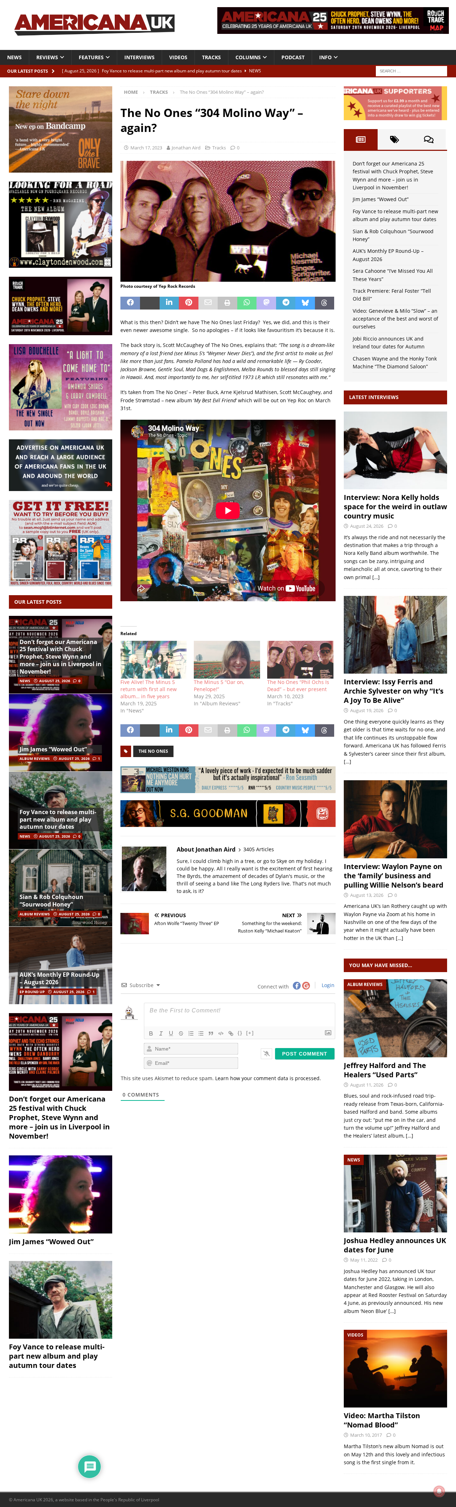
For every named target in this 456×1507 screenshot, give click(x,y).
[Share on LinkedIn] (169, 303)
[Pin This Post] (188, 303)
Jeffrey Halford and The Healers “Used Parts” (385, 1070)
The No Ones (153, 751)
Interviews (139, 57)
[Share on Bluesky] (305, 303)
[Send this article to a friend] (208, 303)
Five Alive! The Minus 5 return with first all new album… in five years (148, 689)
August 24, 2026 (366, 526)
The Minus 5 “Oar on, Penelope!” (219, 686)
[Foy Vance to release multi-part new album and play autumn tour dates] (60, 1300)
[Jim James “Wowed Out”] (60, 732)
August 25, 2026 (54, 680)
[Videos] (395, 1369)
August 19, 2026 (366, 710)
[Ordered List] (191, 1033)
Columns (248, 57)
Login (327, 985)
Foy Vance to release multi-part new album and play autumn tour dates (58, 819)
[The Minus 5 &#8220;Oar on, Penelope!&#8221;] (227, 660)
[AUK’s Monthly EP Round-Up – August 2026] (60, 965)
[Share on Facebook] (130, 303)
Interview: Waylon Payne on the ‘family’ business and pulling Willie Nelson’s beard (394, 876)
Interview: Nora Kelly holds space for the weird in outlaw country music (395, 506)
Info (325, 57)
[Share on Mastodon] (266, 303)
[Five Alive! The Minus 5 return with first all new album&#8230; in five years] (153, 660)
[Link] (231, 1033)
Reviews (47, 57)
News (14, 57)
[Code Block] (221, 1033)
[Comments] (429, 139)
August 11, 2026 (366, 1085)
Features (91, 57)
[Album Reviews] (395, 1018)
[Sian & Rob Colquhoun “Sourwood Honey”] (60, 888)
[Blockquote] (211, 1033)
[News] (395, 1193)
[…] (376, 577)
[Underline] (171, 1033)
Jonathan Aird (186, 147)
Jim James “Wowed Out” (53, 749)
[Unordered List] (201, 1033)
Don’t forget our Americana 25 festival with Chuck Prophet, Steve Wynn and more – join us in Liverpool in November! (61, 656)
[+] (250, 1033)
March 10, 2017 (366, 1435)
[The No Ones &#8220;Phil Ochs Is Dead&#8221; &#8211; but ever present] (300, 660)
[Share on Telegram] (286, 303)
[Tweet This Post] (150, 303)
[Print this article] (227, 303)
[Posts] (361, 139)
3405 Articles (258, 849)
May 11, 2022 (364, 1260)
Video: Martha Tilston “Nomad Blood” (382, 1420)
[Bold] (151, 1033)
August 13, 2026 (366, 895)
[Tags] (394, 139)
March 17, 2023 (146, 147)
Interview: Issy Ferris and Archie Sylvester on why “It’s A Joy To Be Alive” (394, 691)
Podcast (293, 57)
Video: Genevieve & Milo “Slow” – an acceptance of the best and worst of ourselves (395, 318)
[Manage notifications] (439, 1491)
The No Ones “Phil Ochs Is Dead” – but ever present (298, 686)
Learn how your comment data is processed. (268, 1078)
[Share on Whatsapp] (247, 303)
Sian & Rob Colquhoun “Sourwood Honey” (51, 900)
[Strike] (181, 1033)
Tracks (211, 57)
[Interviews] (395, 450)
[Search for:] (411, 70)
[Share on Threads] (325, 303)
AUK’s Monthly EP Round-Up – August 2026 (59, 978)
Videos (178, 57)
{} (240, 1033)
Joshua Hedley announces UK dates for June (395, 1245)
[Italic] (161, 1033)
